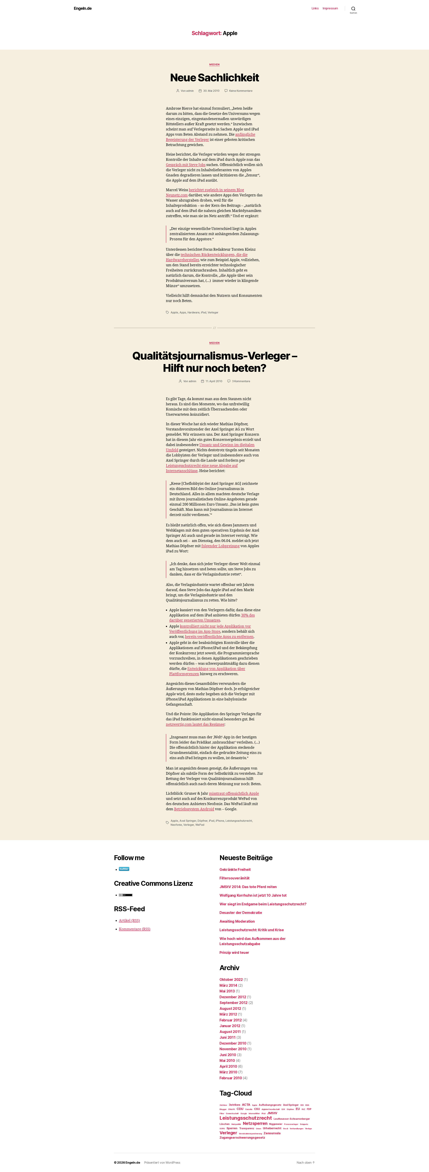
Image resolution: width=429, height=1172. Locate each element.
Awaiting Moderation (237, 921)
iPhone (220, 820)
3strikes (234, 1104)
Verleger (213, 312)
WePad (199, 824)
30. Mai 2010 (211, 90)
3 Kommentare (241, 381)
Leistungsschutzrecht (239, 820)
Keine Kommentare (241, 90)
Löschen (225, 1124)
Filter (222, 1113)
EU (298, 1109)
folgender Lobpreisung (220, 546)
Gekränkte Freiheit (235, 869)
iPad (203, 312)
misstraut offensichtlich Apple (234, 793)
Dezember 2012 (233, 997)
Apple (174, 312)
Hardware (194, 312)
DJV (283, 1109)
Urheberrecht (272, 1128)
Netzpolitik (236, 1124)
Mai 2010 (227, 1060)
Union (258, 1129)
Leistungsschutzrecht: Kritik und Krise (252, 930)
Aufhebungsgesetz (270, 1105)
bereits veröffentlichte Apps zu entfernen (219, 637)
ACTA (246, 1105)
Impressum (330, 8)
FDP (309, 1109)
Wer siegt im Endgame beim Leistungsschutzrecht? (263, 904)
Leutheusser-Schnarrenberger (292, 1119)
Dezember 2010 (233, 1043)
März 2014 (228, 985)
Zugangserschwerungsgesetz (242, 1137)
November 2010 (233, 1049)
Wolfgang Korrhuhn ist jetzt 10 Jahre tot (253, 895)
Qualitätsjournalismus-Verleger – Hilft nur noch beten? (214, 361)
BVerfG (231, 1109)
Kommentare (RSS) (134, 929)
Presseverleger (291, 1124)
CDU (240, 1109)
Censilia (248, 1109)
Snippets (304, 1124)
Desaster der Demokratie (241, 913)
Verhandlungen (296, 1129)
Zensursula (272, 1133)
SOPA (222, 1129)
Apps (182, 312)
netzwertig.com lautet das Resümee (195, 724)
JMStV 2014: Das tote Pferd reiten (248, 887)
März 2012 (228, 1014)
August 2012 (230, 1008)
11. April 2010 (214, 381)
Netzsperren (255, 1123)
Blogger (223, 1109)
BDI (301, 1105)
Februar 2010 (231, 1078)
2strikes (223, 1105)
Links (315, 8)
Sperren (232, 1128)
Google (243, 1113)
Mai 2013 (227, 991)
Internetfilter (254, 1113)
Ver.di (285, 1129)
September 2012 (234, 1003)
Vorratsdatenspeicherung (250, 1134)
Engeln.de (83, 8)
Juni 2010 (228, 1055)
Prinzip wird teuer (234, 952)
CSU (257, 1109)
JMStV (272, 1113)
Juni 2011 (228, 1037)
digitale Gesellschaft (271, 1109)
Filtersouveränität (235, 878)
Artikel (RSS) (129, 920)
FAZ (303, 1109)
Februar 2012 (231, 1020)
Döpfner (202, 820)
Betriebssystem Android (194, 809)
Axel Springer (187, 820)
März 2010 (228, 1072)
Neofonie (176, 824)
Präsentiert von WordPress (162, 1162)
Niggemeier (275, 1124)
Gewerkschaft (232, 1113)
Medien (214, 64)
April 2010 (228, 1066)
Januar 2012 (230, 1026)
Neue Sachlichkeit (214, 77)
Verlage (308, 1129)
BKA (307, 1105)
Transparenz (246, 1128)
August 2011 (230, 1032)
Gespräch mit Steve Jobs (185, 165)
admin (190, 90)
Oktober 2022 (231, 979)
